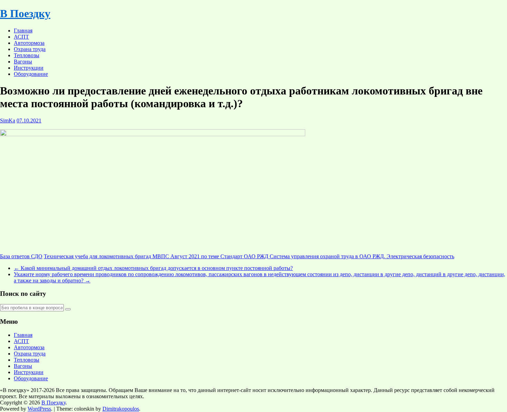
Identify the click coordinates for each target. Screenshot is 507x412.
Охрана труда (30, 49)
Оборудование (31, 74)
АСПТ (21, 37)
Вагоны (23, 61)
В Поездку (25, 13)
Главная (23, 30)
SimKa (7, 120)
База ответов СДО (21, 256)
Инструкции (28, 68)
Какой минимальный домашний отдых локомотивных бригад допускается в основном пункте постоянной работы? (153, 268)
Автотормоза (29, 43)
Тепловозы (26, 55)
